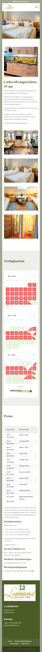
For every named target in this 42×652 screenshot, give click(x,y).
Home (10, 641)
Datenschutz (14, 643)
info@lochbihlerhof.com (11, 625)
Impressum (25, 643)
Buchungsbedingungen (23, 641)
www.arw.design (30, 649)
